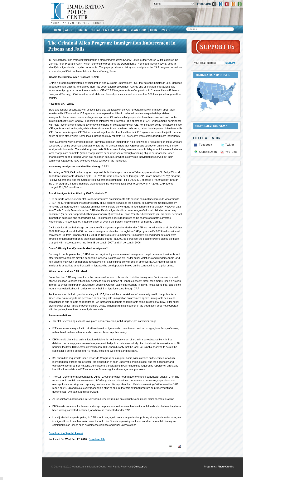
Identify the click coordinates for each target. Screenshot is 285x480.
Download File (97, 439)
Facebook (205, 144)
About (70, 29)
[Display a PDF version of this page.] (179, 446)
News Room (139, 29)
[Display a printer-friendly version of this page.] (170, 446)
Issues (82, 29)
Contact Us (140, 466)
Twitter (229, 144)
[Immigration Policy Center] (220, 4)
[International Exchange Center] (240, 4)
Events (165, 29)
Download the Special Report (66, 433)
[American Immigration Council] (214, 4)
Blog (154, 29)
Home (58, 29)
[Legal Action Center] (227, 4)
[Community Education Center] (233, 4)
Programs (210, 466)
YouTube (231, 151)
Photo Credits (226, 466)
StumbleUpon (208, 151)
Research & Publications (109, 29)
